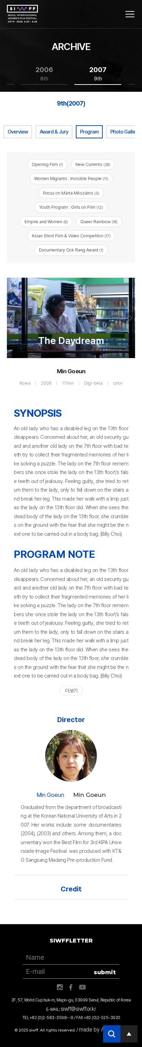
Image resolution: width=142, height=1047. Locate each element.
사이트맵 (129, 14)
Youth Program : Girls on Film (71, 207)
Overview (18, 132)
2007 (97, 74)
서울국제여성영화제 (22, 14)
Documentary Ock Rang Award (71, 250)
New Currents (92, 164)
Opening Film (47, 164)
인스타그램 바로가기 (59, 987)
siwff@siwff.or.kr (78, 1009)
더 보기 (71, 690)
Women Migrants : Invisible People (71, 178)
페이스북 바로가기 (71, 987)
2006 (44, 74)
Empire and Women (46, 221)
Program (89, 132)
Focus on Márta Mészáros (71, 193)
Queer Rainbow (99, 221)
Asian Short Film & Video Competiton (71, 235)
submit (105, 972)
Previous (12, 318)
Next (130, 318)
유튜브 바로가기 (82, 987)
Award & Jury (54, 132)
